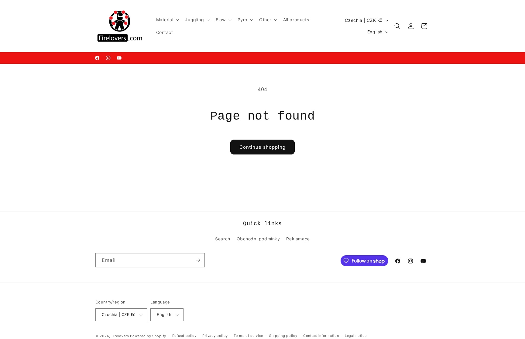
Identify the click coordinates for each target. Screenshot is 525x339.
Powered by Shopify (148, 336)
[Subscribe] (197, 260)
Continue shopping (262, 147)
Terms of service (248, 336)
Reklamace (298, 238)
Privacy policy (215, 336)
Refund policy (184, 336)
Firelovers (120, 336)
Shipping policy (283, 336)
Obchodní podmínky (258, 238)
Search (222, 238)
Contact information (321, 336)
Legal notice (355, 336)
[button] (167, 19)
